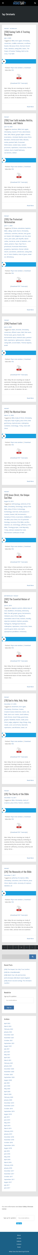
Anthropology (16, 504)
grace (14, 335)
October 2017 (8, 1176)
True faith (11, 54)
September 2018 (9, 1145)
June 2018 (7, 1154)
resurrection (23, 147)
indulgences (18, 236)
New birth (24, 725)
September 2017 (9, 1179)
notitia (6, 142)
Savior (24, 48)
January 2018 (8, 1168)
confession (7, 233)
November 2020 (9, 1071)
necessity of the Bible (17, 522)
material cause (21, 337)
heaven (6, 46)
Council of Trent (17, 132)
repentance (14, 147)
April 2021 (7, 1057)
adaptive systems (17, 608)
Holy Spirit (7, 420)
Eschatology (8, 512)
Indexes (19, 1241)
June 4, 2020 (8, 327)
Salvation (11, 48)
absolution (21, 228)
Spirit (22, 629)
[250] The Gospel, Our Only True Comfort (17, 969)
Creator (21, 709)
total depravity (23, 527)
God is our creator (13, 714)
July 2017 (7, 1185)
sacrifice (26, 522)
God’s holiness (24, 714)
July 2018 (7, 1151)
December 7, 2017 (9, 875)
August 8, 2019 (8, 501)
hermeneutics (22, 514)
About (19, 1235)
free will (10, 613)
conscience (15, 880)
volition (14, 153)
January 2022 (8, 1032)
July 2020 (7, 1083)
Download (27, 68)
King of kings (23, 722)
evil (28, 712)
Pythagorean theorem (19, 624)
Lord (10, 725)
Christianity (26, 41)
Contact (19, 1244)
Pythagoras (7, 624)
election (20, 233)
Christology (19, 506)
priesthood (7, 246)
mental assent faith (17, 140)
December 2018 (9, 1137)
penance (11, 244)
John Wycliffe (20, 239)
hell (10, 46)
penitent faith (13, 142)
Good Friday (16, 717)
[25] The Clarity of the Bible (16, 794)
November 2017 (9, 1174)
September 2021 (9, 1043)
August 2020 (8, 1080)
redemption (25, 423)
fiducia (13, 134)
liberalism (7, 140)
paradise (25, 621)
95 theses (14, 228)
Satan (30, 626)
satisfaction (20, 252)
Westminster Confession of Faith (14, 532)
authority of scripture (18, 878)
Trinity (21, 426)
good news (24, 717)
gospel (18, 134)
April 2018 (7, 1159)
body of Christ (19, 418)
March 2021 (7, 1060)
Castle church (17, 231)
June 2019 (7, 1120)
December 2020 (9, 1069)
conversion (7, 43)
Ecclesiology (21, 509)
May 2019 (7, 1123)
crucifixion (27, 43)
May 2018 (7, 1157)
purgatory (7, 249)
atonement (15, 707)
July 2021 (7, 1049)
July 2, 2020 (7, 38)
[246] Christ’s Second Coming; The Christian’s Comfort (18, 982)
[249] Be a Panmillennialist (12, 972)
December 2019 (9, 1103)
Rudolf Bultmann (19, 150)
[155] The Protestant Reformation (13, 221)
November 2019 (9, 1106)
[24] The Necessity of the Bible (17, 871)
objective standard (10, 621)
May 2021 (7, 1054)
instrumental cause (10, 337)
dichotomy (25, 611)
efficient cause (16, 332)
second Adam (16, 343)
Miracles (25, 140)
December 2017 (9, 1171)
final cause (28, 332)
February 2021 (8, 1063)
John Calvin (12, 239)
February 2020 (8, 1097)
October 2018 (8, 1142)
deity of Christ (12, 509)
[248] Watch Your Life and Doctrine (15, 975)
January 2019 (8, 1134)
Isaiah (22, 720)
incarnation (7, 137)
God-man (15, 512)
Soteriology (13, 28)
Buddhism (11, 611)
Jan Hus (24, 236)
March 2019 (7, 1128)
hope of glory (15, 420)
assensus (14, 129)
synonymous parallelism (11, 631)
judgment (16, 722)
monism (22, 618)
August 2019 (8, 1114)
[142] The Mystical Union (15, 411)
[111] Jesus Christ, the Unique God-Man (16, 496)
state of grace (22, 254)
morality (28, 618)
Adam (13, 330)
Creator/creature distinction (12, 712)
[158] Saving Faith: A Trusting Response (17, 33)
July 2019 (7, 1117)
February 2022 (8, 1029)
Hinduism (7, 616)
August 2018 (8, 1148)
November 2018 (9, 1140)
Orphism (19, 621)
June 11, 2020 (8, 226)
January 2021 (8, 1066)
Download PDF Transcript (19, 83)
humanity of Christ (9, 517)
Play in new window (17, 68)
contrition (15, 233)
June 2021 (7, 1052)
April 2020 (7, 1091)
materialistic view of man (11, 618)
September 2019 (9, 1111)
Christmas (15, 709)
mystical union (16, 423)
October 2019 (8, 1108)
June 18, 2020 (8, 127)
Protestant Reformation (19, 246)
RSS (13, 70)
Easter (24, 712)
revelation (7, 426)
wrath (6, 345)
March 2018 (7, 1162)
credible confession (17, 43)
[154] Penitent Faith (13, 323)
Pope (16, 244)
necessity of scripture (24, 883)
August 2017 (8, 1182)
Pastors (20, 803)
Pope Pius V (22, 244)
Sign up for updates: (10, 1218)
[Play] (19, 61)
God (25, 233)
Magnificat (22, 616)
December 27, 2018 (10, 704)
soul (19, 629)
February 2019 (8, 1131)
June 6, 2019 (8, 605)
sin (5, 254)
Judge (10, 722)
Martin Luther (13, 883)
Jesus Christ (15, 46)
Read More (30, 107)
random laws (17, 145)
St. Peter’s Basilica (12, 254)
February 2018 (8, 1165)
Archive (19, 1238)
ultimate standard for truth (17, 530)
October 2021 (8, 1040)
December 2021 (9, 1035)
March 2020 (7, 1094)
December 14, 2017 (10, 797)
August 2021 (8, 1046)
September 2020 (9, 1077)
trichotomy (23, 631)
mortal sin (12, 241)
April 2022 (7, 1023)
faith (9, 134)
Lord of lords (17, 725)
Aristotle (18, 330)
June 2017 (7, 1188)
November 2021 (9, 1038)
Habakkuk (12, 720)
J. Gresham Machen (18, 137)
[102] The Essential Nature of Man (17, 600)
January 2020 (8, 1100)
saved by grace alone (10, 629)
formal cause (8, 335)
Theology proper (13, 527)
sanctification (16, 727)
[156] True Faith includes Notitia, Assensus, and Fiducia (18, 122)
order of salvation (21, 241)
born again (18, 41)
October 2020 (8, 1074)
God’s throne (8, 717)
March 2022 (7, 1026)
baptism (27, 228)
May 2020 (7, 1088)
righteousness (19, 340)
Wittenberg (10, 257)
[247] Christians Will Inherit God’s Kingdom (17, 978)
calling (10, 231)
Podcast (6, 28)
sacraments (7, 153)
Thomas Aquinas (26, 343)
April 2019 (7, 1125)
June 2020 (7, 1086)
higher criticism (25, 134)
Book (19, 1247)
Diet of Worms (23, 880)
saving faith (18, 48)
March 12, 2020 (9, 415)
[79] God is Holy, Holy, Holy (15, 700)
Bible (13, 41)
